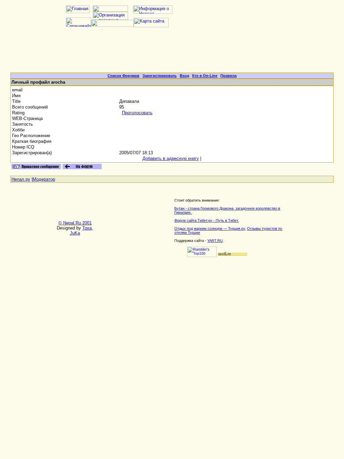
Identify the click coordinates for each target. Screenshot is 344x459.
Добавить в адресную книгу (170, 158)
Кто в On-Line (204, 76)
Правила (228, 76)
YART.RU (215, 241)
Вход (184, 76)
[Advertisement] (172, 52)
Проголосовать (137, 112)
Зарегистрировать (159, 76)
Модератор (44, 179)
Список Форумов (123, 76)
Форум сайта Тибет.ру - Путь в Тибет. (206, 220)
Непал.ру (20, 179)
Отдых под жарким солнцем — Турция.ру (209, 228)
